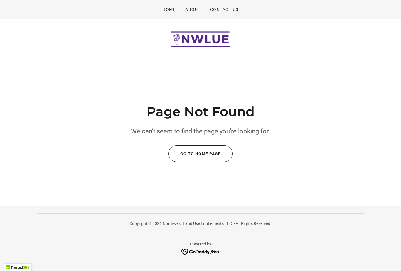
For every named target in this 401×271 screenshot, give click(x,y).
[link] (200, 39)
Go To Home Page (200, 153)
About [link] (193, 9)
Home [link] (169, 9)
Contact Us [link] (224, 9)
